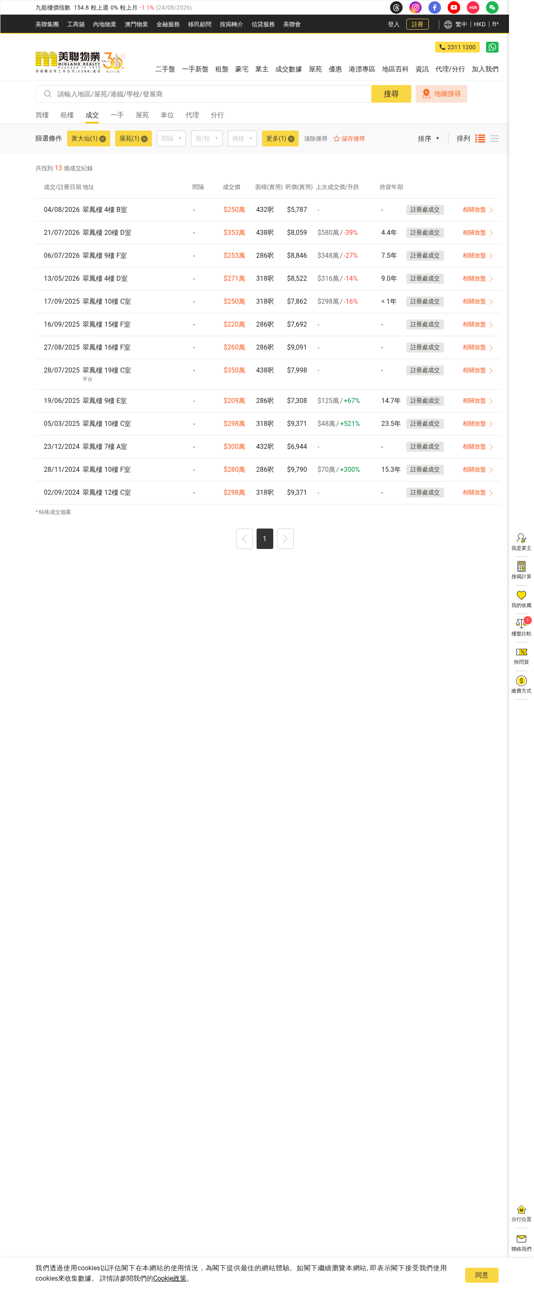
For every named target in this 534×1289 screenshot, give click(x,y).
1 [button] (265, 539)
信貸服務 (263, 24)
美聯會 (292, 24)
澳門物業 (136, 24)
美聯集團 (47, 24)
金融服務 (168, 24)
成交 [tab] (92, 115)
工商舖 (76, 24)
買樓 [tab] (42, 115)
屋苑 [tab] (142, 115)
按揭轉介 (231, 24)
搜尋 (391, 93)
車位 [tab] (167, 115)
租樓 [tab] (67, 115)
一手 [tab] (117, 115)
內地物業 (104, 24)
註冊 (417, 24)
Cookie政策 (169, 1278)
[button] (244, 540)
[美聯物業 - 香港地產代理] (80, 62)
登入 (394, 24)
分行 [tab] (217, 115)
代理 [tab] (192, 115)
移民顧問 (200, 24)
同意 (482, 1275)
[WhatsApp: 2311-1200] (492, 47)
